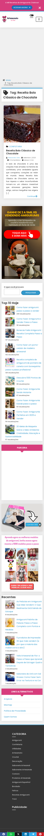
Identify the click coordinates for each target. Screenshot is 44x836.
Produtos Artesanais (21, 778)
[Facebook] (3, 834)
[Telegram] (33, 834)
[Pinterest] (40, 834)
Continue (31, 196)
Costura (15, 774)
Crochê (15, 757)
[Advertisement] (22, 53)
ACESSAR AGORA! (21, 7)
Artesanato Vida (14, 158)
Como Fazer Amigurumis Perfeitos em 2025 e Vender (28, 415)
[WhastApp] (11, 834)
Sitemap (8, 704)
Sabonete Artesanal (21, 765)
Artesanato (17, 753)
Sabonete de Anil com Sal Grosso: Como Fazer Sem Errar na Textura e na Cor (28, 677)
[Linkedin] (25, 834)
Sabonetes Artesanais (22, 769)
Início (8, 80)
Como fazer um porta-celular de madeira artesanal (27, 348)
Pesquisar (31, 292)
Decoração (17, 761)
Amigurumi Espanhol (21, 782)
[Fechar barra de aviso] (39, 7)
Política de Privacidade (15, 710)
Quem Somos (10, 716)
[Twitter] (18, 834)
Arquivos (8, 699)
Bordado (16, 786)
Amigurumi (17, 740)
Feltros (15, 790)
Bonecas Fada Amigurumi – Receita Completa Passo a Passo (29, 333)
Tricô (14, 799)
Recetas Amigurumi (20, 795)
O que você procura (14, 287)
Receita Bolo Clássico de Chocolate (20, 152)
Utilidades (16, 748)
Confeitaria (15, 146)
